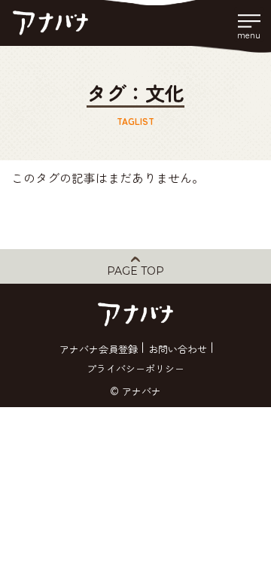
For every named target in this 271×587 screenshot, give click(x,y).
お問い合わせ (177, 349)
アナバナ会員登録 (98, 349)
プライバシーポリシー (135, 368)
